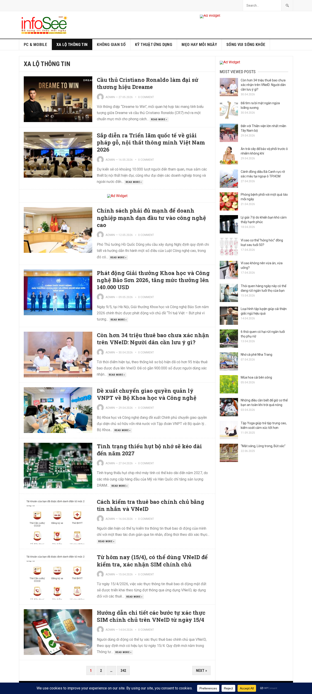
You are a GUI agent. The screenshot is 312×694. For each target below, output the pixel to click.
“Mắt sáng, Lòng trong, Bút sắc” (263, 446)
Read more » (159, 119)
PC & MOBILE (35, 44)
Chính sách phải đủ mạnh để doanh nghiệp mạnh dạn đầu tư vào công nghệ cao (151, 217)
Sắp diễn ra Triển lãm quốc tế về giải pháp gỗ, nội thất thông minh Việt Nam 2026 (151, 142)
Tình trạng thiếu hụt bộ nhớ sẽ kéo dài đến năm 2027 (149, 450)
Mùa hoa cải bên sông (256, 377)
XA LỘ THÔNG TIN (71, 44)
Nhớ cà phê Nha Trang (256, 354)
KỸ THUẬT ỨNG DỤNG (153, 44)
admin (110, 97)
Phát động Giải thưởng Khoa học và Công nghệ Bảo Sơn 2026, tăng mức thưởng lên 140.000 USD (153, 280)
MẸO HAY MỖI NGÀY (199, 44)
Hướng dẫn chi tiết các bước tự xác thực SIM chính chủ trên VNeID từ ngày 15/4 (151, 616)
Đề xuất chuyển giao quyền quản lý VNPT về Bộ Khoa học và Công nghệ (146, 394)
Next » (201, 670)
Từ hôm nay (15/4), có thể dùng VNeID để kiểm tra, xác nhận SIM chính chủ (152, 560)
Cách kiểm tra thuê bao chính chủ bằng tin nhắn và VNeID (150, 505)
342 (123, 670)
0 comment (146, 97)
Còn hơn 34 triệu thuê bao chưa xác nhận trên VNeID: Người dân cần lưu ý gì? (153, 338)
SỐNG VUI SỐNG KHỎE (245, 44)
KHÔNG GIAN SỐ (111, 44)
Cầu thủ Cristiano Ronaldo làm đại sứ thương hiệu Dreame (147, 83)
